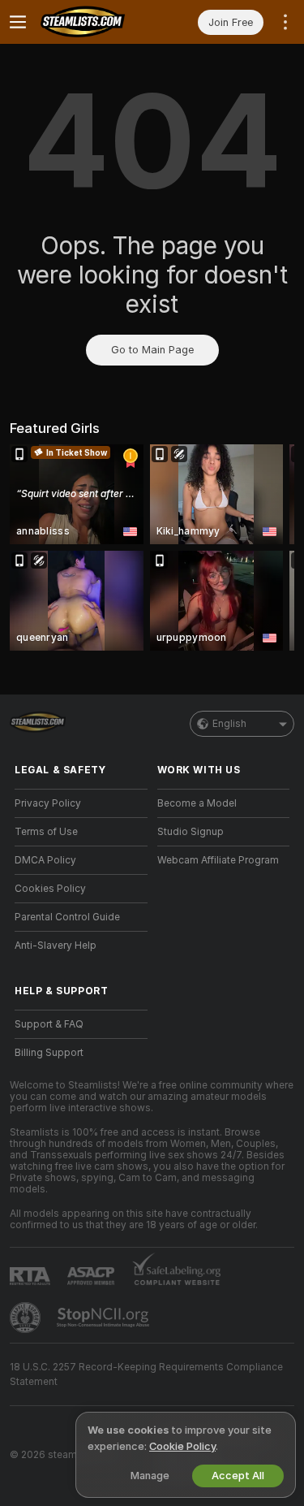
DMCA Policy (45, 860)
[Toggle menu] (18, 22)
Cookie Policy (182, 1446)
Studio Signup (190, 831)
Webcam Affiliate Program (218, 860)
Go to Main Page (152, 350)
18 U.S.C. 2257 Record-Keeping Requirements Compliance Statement (146, 1374)
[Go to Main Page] (94, 22)
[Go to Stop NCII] (104, 1317)
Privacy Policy (48, 803)
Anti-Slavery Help (55, 945)
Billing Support (49, 1052)
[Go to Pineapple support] (27, 1317)
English (229, 723)
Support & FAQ (49, 1024)
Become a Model (197, 803)
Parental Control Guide (67, 917)
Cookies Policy (50, 888)
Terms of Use (46, 831)
